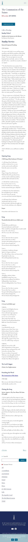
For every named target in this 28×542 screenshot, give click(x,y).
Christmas (4, 476)
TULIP (3, 501)
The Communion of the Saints (10, 375)
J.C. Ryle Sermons (6, 489)
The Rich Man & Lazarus (8, 498)
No (16, 539)
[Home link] (2, 5)
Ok (12, 539)
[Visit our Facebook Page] (15, 529)
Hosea (3, 486)
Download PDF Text (8, 24)
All (2, 467)
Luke (3, 492)
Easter (3, 483)
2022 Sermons (5, 473)
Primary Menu (25, 2)
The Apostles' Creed (7, 495)
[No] (26, 538)
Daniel (3, 480)
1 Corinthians (5, 470)
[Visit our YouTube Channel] (12, 529)
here (24, 524)
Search (5, 456)
